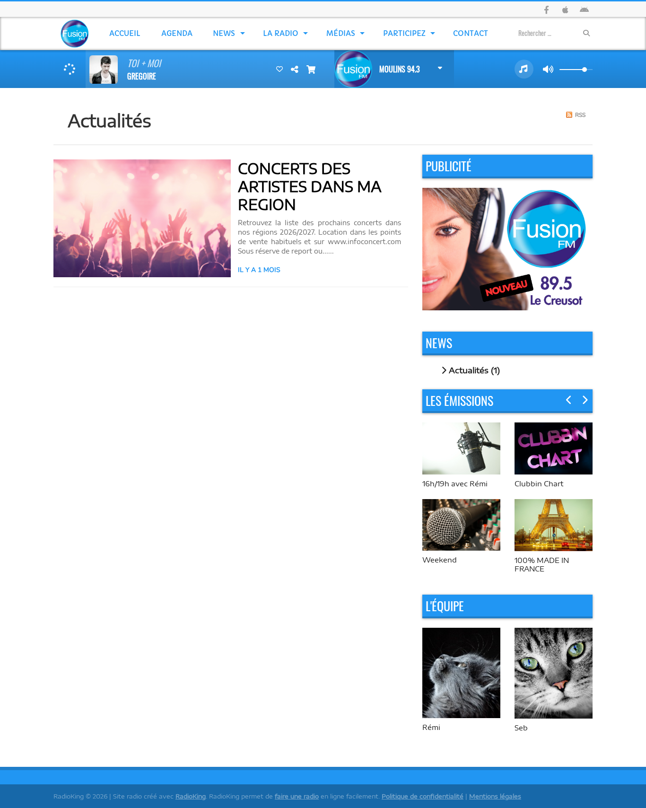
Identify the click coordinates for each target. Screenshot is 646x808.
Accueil (124, 33)
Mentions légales (495, 796)
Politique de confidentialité (422, 796)
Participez (404, 33)
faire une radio (297, 796)
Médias (340, 33)
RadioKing (190, 796)
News (224, 33)
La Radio (280, 33)
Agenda (176, 33)
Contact (470, 33)
